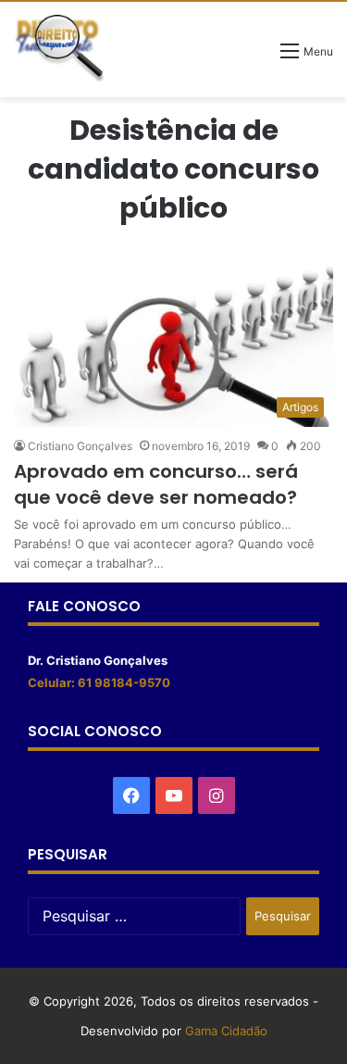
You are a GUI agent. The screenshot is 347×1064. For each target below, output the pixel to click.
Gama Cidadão (226, 1030)
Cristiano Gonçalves (80, 446)
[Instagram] (216, 795)
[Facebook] (131, 795)
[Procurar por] (257, 57)
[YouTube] (173, 795)
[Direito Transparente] (60, 48)
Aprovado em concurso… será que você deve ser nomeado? (156, 484)
